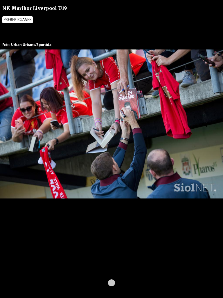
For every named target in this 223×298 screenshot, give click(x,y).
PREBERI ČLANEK (17, 20)
